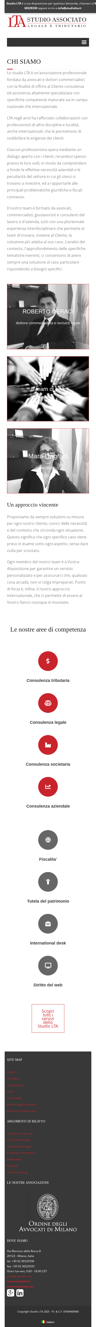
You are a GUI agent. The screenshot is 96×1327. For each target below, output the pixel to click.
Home (11, 1072)
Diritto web (14, 1159)
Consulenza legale (19, 1140)
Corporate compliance (21, 1153)
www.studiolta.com (20, 1286)
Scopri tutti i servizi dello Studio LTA (48, 1018)
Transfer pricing (17, 1172)
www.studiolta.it (18, 1281)
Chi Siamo (13, 1079)
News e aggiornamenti (21, 1104)
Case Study (14, 1098)
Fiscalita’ (12, 1166)
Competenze (15, 1085)
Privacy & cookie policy (21, 1111)
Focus (10, 1091)
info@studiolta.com (19, 1276)
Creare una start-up (20, 1134)
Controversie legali (19, 1146)
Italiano (50, 1322)
